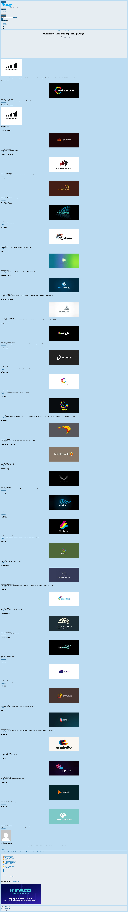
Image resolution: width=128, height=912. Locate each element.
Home (4, 11)
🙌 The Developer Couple (8, 866)
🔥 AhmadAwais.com (8, 854)
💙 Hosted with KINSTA (8, 864)
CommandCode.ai (16, 881)
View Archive (4, 849)
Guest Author (67, 37)
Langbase (12, 876)
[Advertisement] (64, 48)
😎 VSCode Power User (8, 859)
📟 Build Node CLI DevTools (9, 861)
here (70, 845)
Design (59, 30)
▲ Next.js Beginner (7, 863)
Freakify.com (7, 906)
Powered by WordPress (5, 908)
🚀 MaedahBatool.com (8, 856)
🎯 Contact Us (6, 867)
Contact (4, 12)
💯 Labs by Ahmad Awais (8, 858)
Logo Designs (64, 30)
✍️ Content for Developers (9, 862)
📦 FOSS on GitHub (7, 857)
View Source (3, 102)
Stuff (69, 30)
